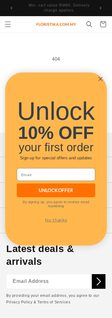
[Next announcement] (100, 8)
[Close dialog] (100, 78)
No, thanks (56, 220)
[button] (8, 24)
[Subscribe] (98, 281)
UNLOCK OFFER (56, 190)
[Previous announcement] (11, 8)
